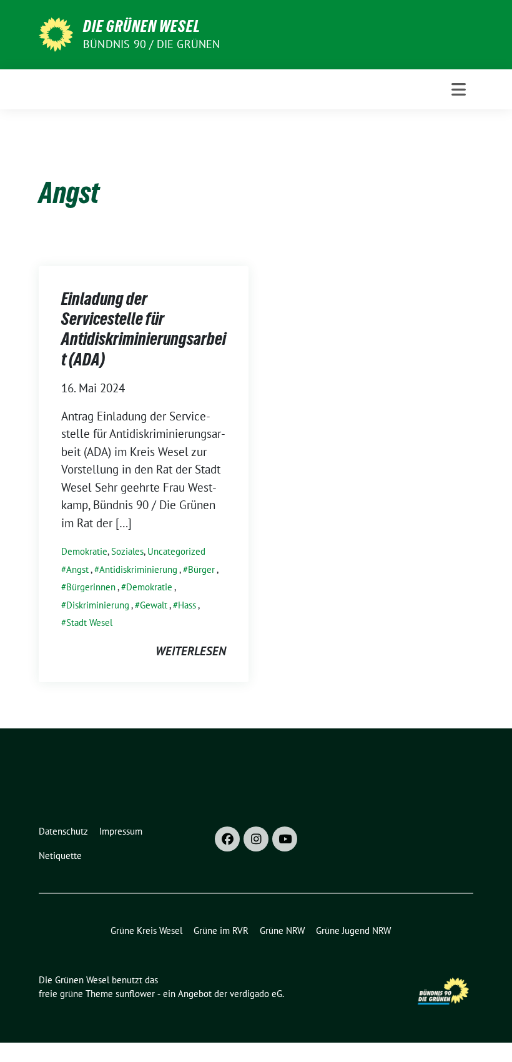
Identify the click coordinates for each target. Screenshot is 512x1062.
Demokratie (84, 551)
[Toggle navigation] (458, 89)
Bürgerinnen (91, 587)
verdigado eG (256, 994)
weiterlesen (190, 650)
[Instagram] (256, 838)
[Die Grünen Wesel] (56, 33)
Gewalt (153, 605)
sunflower (135, 994)
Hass (187, 605)
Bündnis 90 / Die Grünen (151, 44)
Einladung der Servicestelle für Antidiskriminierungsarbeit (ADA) (143, 329)
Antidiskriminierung (138, 569)
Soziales (127, 551)
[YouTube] (284, 838)
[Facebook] (227, 838)
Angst (77, 569)
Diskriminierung (97, 605)
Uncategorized (176, 551)
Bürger (201, 569)
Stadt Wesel (89, 622)
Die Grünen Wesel (141, 26)
